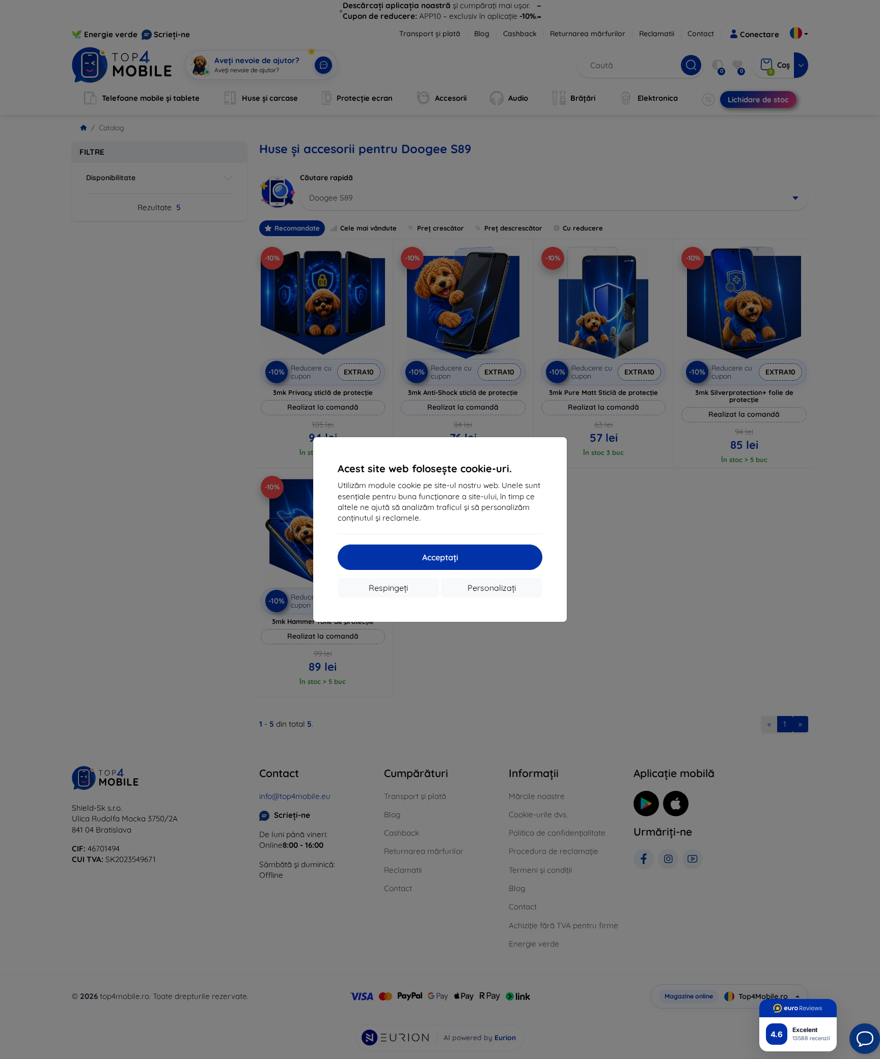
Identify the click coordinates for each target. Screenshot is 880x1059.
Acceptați (440, 557)
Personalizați (492, 588)
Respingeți (388, 588)
